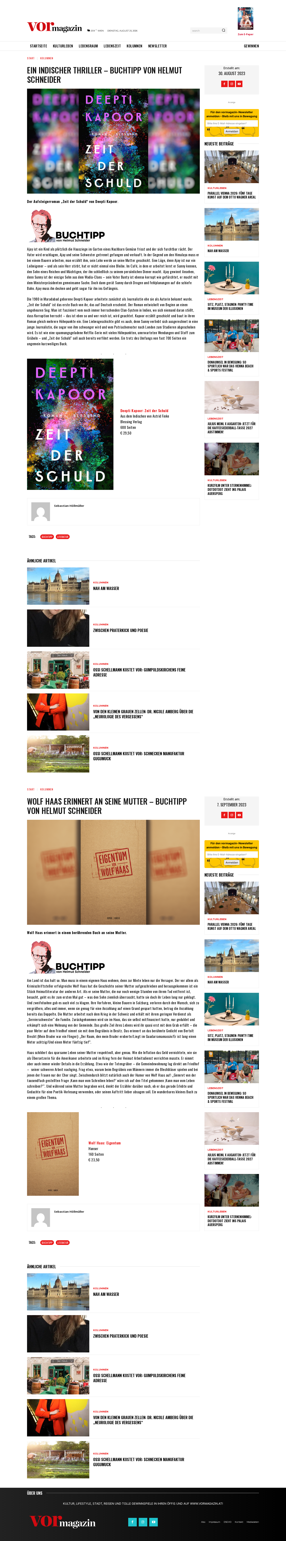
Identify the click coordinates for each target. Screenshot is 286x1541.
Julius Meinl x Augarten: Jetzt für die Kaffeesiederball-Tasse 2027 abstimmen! (231, 427)
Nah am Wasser (106, 588)
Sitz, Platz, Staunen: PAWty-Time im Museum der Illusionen (230, 306)
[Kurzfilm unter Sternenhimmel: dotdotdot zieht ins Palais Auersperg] (231, 459)
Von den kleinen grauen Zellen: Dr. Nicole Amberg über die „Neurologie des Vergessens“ (143, 714)
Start (31, 58)
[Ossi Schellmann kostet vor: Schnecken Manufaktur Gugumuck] (58, 754)
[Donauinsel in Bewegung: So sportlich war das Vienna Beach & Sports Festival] (231, 335)
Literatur (62, 537)
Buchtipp (47, 537)
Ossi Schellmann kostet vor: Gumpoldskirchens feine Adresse (139, 672)
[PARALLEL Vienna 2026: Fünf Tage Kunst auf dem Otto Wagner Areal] (231, 166)
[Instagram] (232, 84)
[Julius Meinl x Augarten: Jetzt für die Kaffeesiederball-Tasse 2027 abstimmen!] (231, 397)
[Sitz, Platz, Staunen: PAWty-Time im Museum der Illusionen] (231, 278)
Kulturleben (217, 188)
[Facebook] (224, 84)
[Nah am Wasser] (58, 586)
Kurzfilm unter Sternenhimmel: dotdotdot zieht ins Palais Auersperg (230, 489)
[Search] (223, 30)
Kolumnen (46, 58)
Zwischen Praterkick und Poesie (120, 630)
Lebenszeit (215, 299)
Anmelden (231, 131)
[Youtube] (239, 84)
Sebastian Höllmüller (69, 506)
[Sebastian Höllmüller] (40, 511)
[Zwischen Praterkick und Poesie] (58, 628)
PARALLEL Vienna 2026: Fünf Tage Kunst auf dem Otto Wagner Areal (232, 195)
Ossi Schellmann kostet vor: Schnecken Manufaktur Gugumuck (138, 756)
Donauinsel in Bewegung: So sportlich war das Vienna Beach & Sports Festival (230, 366)
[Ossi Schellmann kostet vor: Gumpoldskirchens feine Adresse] (58, 670)
